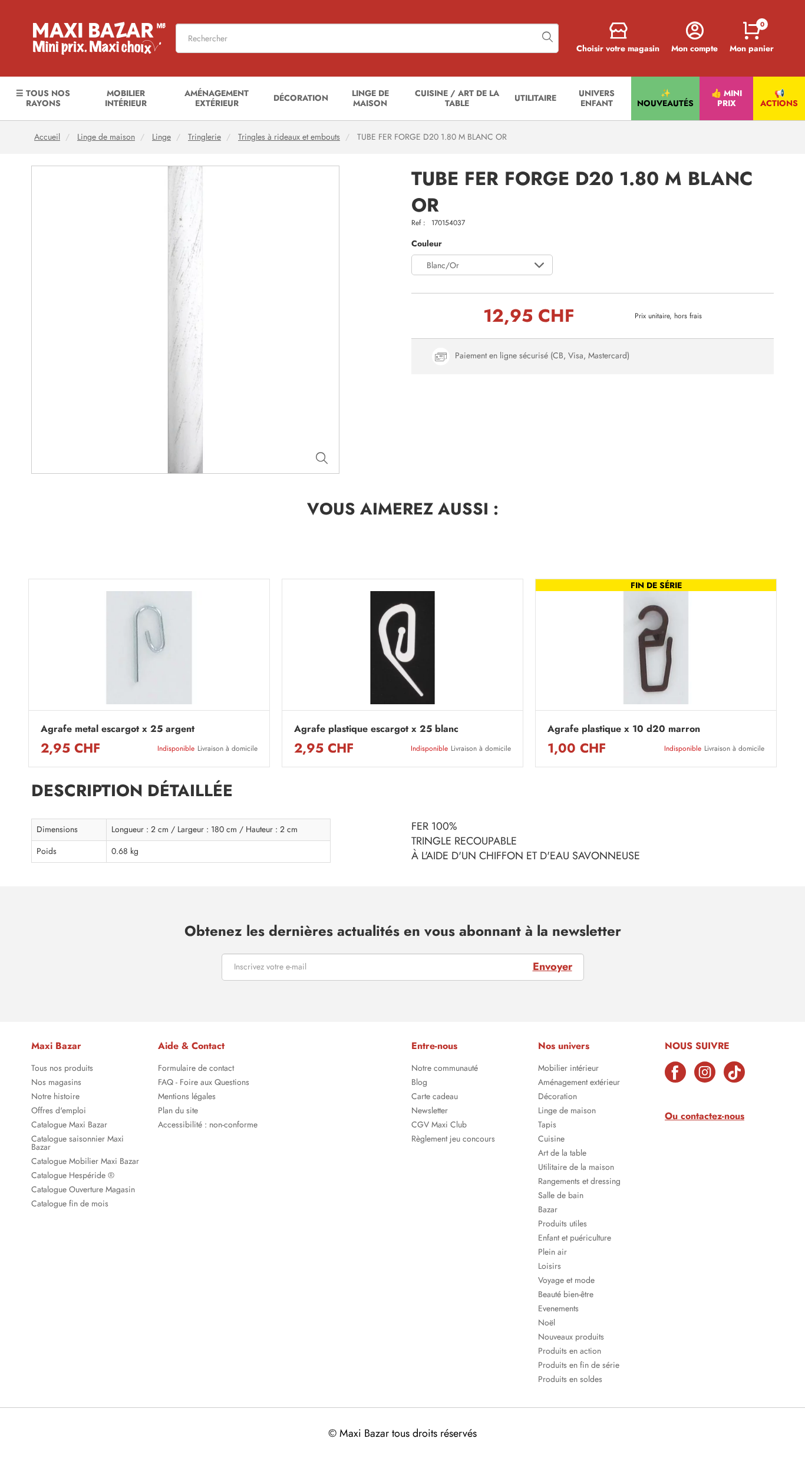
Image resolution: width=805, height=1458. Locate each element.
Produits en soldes (570, 1380)
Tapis (547, 1125)
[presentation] (28, 673)
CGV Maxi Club (439, 1125)
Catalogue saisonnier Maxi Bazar (77, 1144)
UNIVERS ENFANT (597, 98)
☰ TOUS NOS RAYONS (43, 98)
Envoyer (552, 966)
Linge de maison (106, 137)
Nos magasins (56, 1083)
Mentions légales (187, 1097)
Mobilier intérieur (568, 1069)
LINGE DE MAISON (370, 98)
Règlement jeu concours (453, 1139)
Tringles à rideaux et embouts (289, 137)
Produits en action (569, 1352)
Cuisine (551, 1139)
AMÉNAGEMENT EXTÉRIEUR (216, 98)
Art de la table (562, 1154)
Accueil (47, 137)
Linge (161, 137)
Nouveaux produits (571, 1337)
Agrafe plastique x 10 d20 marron (623, 729)
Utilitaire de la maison (576, 1168)
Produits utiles (562, 1224)
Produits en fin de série (578, 1366)
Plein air (552, 1253)
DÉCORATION (300, 98)
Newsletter (429, 1111)
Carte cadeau (434, 1097)
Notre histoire (55, 1097)
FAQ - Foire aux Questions (203, 1083)
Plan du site (178, 1111)
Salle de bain (560, 1196)
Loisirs (549, 1267)
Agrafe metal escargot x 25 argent (117, 729)
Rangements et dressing (579, 1182)
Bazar (547, 1210)
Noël (546, 1323)
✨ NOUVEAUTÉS (665, 98)
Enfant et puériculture (574, 1238)
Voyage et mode (566, 1281)
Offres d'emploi (58, 1111)
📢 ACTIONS (779, 98)
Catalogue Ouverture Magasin (83, 1190)
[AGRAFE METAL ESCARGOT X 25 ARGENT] (149, 648)
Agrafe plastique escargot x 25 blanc (376, 729)
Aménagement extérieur (579, 1083)
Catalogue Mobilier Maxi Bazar (85, 1162)
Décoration (557, 1097)
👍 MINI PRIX (726, 98)
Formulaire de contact (196, 1069)
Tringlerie (204, 137)
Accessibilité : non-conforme (208, 1125)
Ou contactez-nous (704, 1116)
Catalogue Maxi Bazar (69, 1125)
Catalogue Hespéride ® (72, 1176)
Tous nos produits (62, 1069)
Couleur (426, 244)
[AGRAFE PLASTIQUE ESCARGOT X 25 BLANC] (402, 648)
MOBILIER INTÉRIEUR (126, 98)
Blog (419, 1083)
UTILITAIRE (535, 98)
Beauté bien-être (565, 1295)
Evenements (558, 1309)
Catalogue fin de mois (69, 1204)
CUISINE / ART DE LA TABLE (457, 98)
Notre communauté (444, 1069)
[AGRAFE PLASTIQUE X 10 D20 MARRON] (656, 648)
